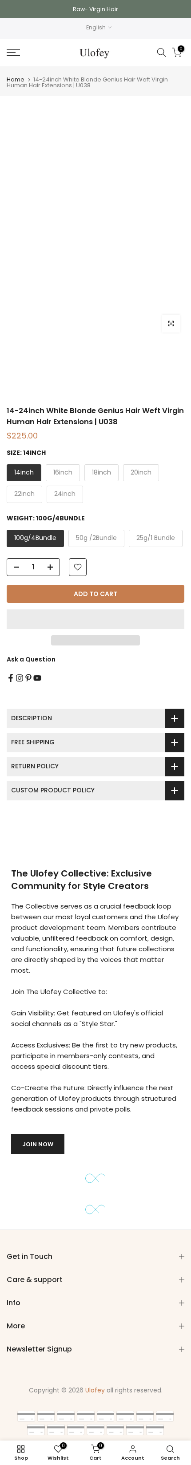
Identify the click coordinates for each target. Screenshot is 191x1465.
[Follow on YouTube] (37, 678)
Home (15, 79)
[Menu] (26, 52)
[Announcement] (95, 9)
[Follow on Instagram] (20, 678)
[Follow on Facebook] (11, 678)
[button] (95, 619)
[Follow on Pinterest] (28, 678)
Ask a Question (31, 659)
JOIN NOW (37, 1144)
